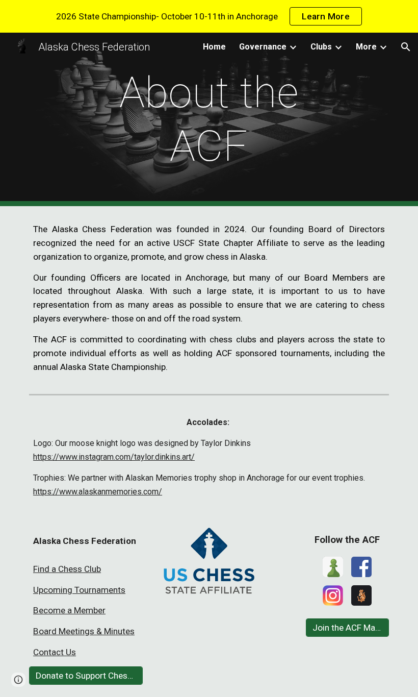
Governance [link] (262, 47)
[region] (209, 16)
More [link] (366, 47)
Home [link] (214, 47)
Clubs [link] (321, 47)
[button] (406, 47)
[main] (209, 119)
